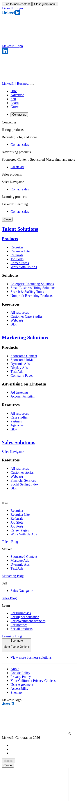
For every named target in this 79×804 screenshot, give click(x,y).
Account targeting (23, 396)
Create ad (17, 167)
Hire (14, 91)
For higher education (25, 617)
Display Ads (19, 367)
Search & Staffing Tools (27, 292)
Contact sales (20, 144)
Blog (14, 324)
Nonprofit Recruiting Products (31, 295)
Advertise (17, 95)
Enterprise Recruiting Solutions (32, 284)
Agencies (17, 425)
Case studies (19, 417)
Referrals (17, 255)
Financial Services (23, 480)
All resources (20, 312)
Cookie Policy (20, 673)
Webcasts (17, 320)
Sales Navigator (13, 452)
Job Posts (17, 259)
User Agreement (22, 684)
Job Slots (17, 522)
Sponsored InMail (23, 360)
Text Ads (17, 371)
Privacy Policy (21, 677)
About (15, 669)
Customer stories (22, 472)
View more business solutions (31, 657)
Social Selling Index (24, 484)
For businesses (21, 613)
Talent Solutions (20, 229)
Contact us (19, 114)
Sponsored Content (24, 356)
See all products (21, 629)
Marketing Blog (13, 576)
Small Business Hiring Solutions (33, 288)
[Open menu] (32, 84)
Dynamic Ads (20, 364)
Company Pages (22, 375)
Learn (15, 103)
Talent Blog (10, 542)
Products (10, 238)
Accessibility (19, 688)
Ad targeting (19, 392)
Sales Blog (9, 598)
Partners (16, 421)
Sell (13, 99)
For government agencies (28, 621)
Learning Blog (12, 636)
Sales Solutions (18, 442)
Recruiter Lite (20, 251)
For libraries (19, 625)
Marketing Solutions (25, 337)
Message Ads (20, 560)
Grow (15, 107)
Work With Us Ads (24, 267)
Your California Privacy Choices (33, 681)
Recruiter (17, 247)
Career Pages (20, 263)
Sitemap (16, 692)
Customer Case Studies (27, 316)
